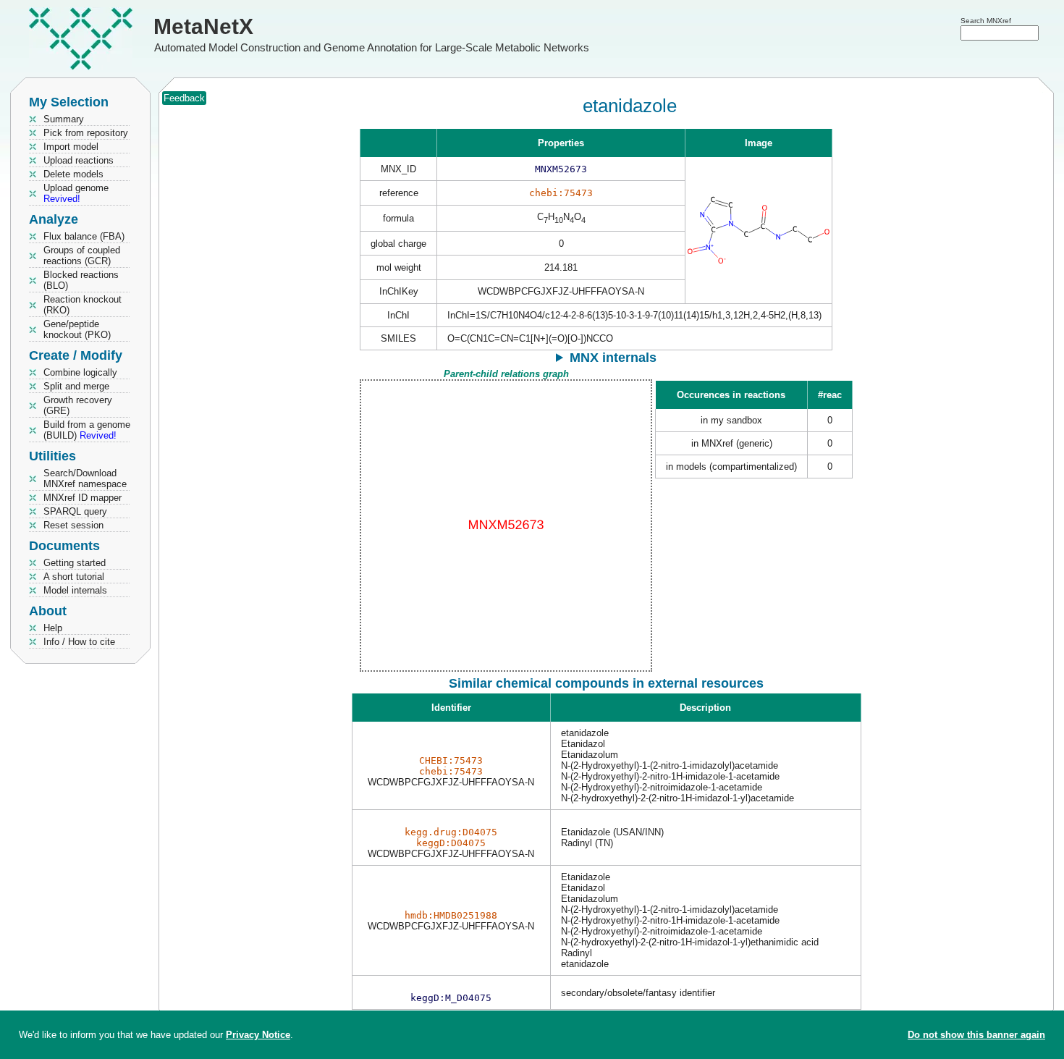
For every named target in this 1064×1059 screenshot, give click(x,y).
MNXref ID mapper (82, 497)
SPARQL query (75, 511)
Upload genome (76, 193)
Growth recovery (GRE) (77, 405)
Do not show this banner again (976, 1034)
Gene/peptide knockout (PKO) (77, 329)
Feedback (184, 98)
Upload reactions (78, 160)
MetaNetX (203, 26)
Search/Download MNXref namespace (85, 478)
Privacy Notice (258, 1034)
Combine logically (80, 372)
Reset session (73, 525)
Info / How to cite (79, 641)
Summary (63, 119)
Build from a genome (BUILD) (86, 430)
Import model (70, 146)
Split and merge (76, 386)
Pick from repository (85, 132)
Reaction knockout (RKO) (82, 305)
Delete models (73, 174)
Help (52, 628)
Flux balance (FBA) (83, 236)
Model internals (75, 590)
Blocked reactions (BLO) (81, 280)
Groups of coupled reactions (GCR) (81, 255)
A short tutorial (73, 576)
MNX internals (613, 357)
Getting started (74, 562)
